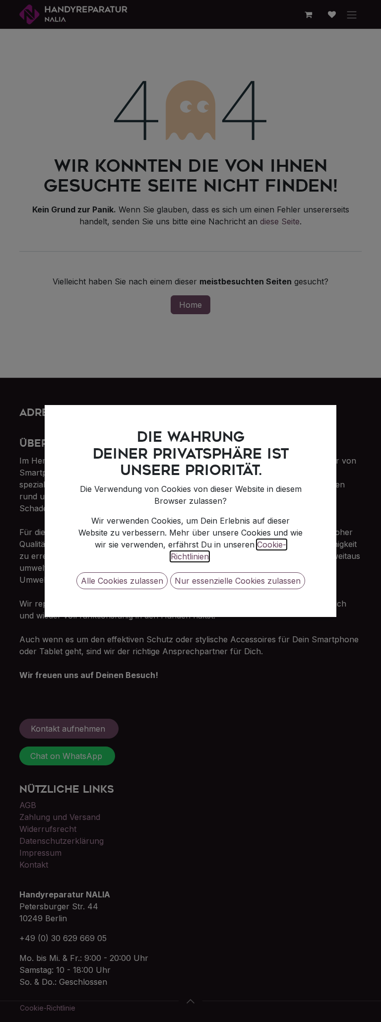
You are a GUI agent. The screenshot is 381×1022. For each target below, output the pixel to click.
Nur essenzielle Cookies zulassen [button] (238, 581)
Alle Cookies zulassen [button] (122, 581)
